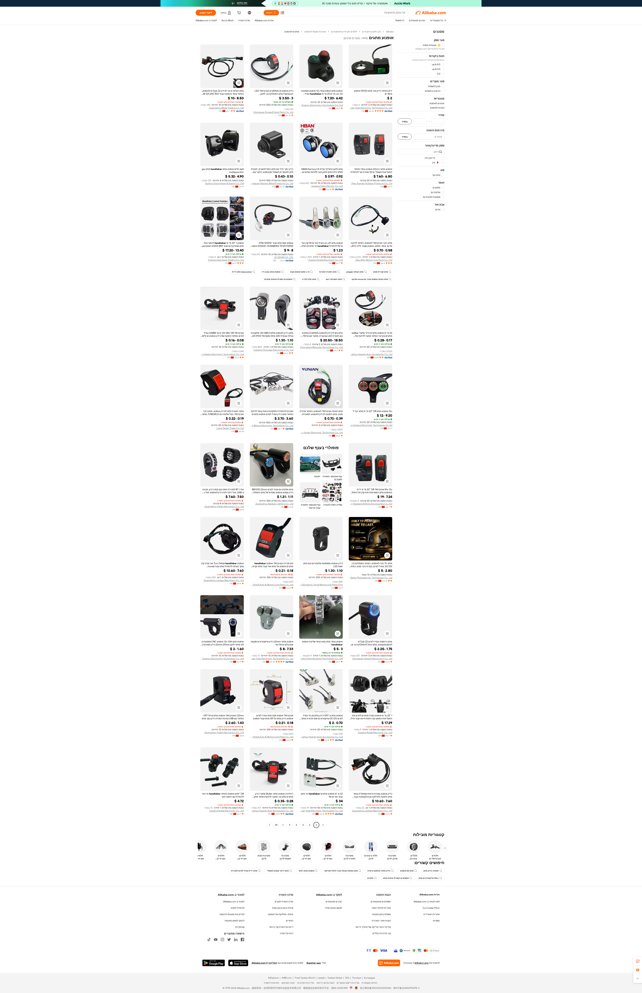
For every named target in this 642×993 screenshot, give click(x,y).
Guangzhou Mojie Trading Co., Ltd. (226, 108)
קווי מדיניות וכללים (381, 933)
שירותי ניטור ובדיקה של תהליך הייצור (373, 927)
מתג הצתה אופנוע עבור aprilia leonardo (370, 279)
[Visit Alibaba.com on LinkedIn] (236, 939)
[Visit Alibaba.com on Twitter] (229, 939)
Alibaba (390, 31)
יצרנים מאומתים (334, 901)
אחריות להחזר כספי (381, 908)
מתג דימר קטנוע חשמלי (278, 871)
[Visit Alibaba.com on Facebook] (242, 939)
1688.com (287, 977)
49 (276, 825)
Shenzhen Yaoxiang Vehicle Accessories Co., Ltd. (370, 503)
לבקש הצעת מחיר (333, 908)
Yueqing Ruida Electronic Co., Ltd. (325, 260)
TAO (347, 977)
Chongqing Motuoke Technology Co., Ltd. (321, 347)
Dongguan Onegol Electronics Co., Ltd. (372, 658)
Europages (369, 977)
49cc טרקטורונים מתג (428, 878)
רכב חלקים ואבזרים (371, 31)
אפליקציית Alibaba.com (264, 963)
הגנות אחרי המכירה (381, 920)
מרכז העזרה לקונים (284, 901)
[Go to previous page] (323, 825)
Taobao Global (335, 977)
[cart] (238, 13)
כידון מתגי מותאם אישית (378, 871)
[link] (637, 961)
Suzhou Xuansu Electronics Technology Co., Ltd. (321, 105)
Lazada (321, 977)
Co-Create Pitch (431, 908)
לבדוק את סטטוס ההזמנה (231, 914)
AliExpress (273, 977)
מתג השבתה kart (334, 279)
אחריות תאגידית (431, 914)
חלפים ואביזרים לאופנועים (344, 31)
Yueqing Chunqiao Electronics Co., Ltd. (273, 350)
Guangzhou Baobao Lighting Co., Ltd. (274, 503)
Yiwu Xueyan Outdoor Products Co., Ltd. (371, 183)
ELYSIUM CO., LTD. (283, 257)
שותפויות (239, 927)
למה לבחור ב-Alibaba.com (427, 901)
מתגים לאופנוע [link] (291, 31)
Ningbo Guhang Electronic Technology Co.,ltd (370, 425)
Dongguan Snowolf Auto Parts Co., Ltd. (273, 112)
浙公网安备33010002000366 (375, 988)
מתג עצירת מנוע (380, 272)
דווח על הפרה (286, 933)
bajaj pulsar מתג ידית (242, 272)
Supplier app (313, 963)
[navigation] (421, 428)
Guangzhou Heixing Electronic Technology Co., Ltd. (222, 354)
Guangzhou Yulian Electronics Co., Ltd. (224, 506)
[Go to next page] (269, 825)
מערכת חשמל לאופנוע (315, 31)
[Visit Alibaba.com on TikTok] (209, 939)
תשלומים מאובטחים (381, 901)
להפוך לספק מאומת (234, 920)
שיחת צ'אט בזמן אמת (282, 908)
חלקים (370, 878)
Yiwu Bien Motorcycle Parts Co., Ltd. (373, 260)
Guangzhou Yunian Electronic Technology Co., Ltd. (321, 432)
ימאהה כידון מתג (431, 871)
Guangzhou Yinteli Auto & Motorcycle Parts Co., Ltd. (271, 584)
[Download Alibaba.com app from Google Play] (213, 963)
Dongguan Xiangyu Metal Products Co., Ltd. (271, 183)
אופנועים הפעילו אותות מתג (396, 878)
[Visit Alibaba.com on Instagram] (222, 939)
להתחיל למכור (237, 908)
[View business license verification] (351, 988)
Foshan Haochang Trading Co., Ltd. (226, 260)
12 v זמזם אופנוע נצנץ (299, 272)
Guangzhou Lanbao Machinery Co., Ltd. (223, 580)
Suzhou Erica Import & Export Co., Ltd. (224, 183)
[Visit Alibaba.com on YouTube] (216, 939)
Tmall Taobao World (305, 977)
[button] (282, 13)
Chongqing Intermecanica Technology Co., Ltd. (321, 658)
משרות (436, 920)
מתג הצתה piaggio (354, 272)
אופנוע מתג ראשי (306, 871)
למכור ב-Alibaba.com (233, 901)
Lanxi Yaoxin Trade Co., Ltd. (230, 428)
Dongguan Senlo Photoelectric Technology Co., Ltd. (370, 577)
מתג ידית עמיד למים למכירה (244, 871)
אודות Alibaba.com (429, 894)
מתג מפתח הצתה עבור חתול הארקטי (341, 871)
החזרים (289, 920)
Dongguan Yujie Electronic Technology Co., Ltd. (370, 108)
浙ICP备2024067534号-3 (406, 988)
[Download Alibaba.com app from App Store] (238, 963)
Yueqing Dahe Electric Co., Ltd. (327, 186)
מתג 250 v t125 (309, 279)
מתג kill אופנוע (407, 871)
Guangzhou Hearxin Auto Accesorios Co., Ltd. (370, 354)
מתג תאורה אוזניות (328, 272)
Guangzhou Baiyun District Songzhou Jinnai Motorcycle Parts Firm (321, 584)
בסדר (405, 121)
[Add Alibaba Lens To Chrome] (389, 963)
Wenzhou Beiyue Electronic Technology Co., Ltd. (271, 425)
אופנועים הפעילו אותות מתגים (278, 279)
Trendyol (356, 977)
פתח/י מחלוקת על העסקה (280, 914)
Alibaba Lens (421, 963)
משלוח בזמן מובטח (381, 914)
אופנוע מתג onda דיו (271, 272)
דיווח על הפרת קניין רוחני (281, 927)
